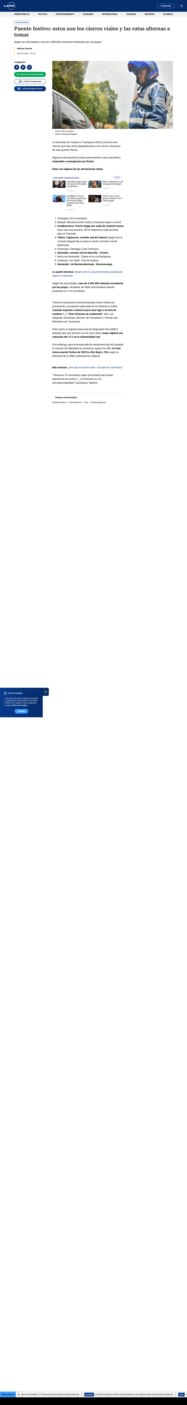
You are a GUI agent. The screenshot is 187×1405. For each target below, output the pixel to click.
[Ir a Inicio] (9, 6)
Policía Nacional (98, 402)
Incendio (52, 1395)
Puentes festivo (59, 402)
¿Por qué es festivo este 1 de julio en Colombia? (95, 367)
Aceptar (21, 711)
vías (86, 402)
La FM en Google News (32, 81)
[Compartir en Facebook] (16, 67)
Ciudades (131, 14)
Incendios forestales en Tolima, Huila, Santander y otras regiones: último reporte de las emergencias (97, 1394)
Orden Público (22, 14)
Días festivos (75, 402)
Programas (166, 6)
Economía (88, 14)
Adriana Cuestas (24, 48)
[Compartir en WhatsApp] (29, 67)
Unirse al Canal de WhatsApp (31, 74)
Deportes (150, 14)
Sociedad (168, 14)
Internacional (110, 14)
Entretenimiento (65, 14)
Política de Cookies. (20, 705)
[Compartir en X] (23, 67)
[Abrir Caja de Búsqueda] (181, 6)
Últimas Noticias (8, 1395)
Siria (145, 1395)
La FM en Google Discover (32, 89)
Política (42, 14)
